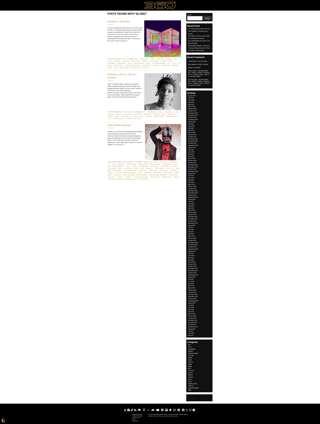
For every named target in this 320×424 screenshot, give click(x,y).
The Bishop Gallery (171, 116)
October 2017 (192, 324)
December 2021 (192, 216)
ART (124, 59)
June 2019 (191, 281)
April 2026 (191, 104)
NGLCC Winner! (203, 64)
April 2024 (191, 156)
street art (120, 177)
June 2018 (191, 307)
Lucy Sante (134, 116)
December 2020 (193, 242)
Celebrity (144, 61)
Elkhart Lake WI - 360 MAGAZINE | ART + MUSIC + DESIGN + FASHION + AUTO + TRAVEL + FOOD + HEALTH (199, 72)
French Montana (139, 63)
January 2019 (192, 292)
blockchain (126, 61)
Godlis (136, 168)
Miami (141, 116)
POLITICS (191, 371)
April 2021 (191, 234)
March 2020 (191, 262)
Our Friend (149, 116)
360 (136, 59)
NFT (168, 63)
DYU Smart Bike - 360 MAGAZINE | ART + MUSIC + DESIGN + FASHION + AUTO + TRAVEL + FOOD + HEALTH (199, 81)
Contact (176, 416)
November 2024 (193, 141)
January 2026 (192, 111)
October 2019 (192, 273)
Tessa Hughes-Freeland (141, 177)
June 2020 (191, 255)
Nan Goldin (147, 172)
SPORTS (190, 377)
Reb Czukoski (166, 65)
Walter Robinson (167, 177)
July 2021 (191, 227)
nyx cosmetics (118, 65)
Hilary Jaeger (148, 114)
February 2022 (192, 212)
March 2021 (191, 236)
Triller (115, 67)
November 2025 (193, 115)
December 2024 (193, 139)
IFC (173, 168)
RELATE (190, 373)
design (134, 166)
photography (146, 65)
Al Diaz (152, 59)
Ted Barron (128, 177)
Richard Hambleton (128, 175)
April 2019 (191, 286)
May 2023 (191, 180)
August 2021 (191, 225)
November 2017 (192, 322)
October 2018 (192, 298)
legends (110, 172)
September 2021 (193, 223)
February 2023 (192, 186)
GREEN (190, 358)
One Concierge (202, 61)
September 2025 (193, 119)
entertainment (122, 63)
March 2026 (191, 106)
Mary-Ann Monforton (130, 172)
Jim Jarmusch (143, 170)
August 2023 (192, 173)
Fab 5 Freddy (165, 166)
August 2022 (192, 199)
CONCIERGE (191, 349)
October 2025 (192, 117)
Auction (110, 61)
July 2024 (191, 150)
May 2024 (191, 154)
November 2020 (193, 245)
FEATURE (191, 355)
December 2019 (193, 268)
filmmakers (174, 166)
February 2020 (192, 264)
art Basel (168, 59)
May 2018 (191, 309)
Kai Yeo (117, 116)
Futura (119, 168)
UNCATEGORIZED (128, 112)
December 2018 (193, 294)
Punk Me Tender (159, 116)
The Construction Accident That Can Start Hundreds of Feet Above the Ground (199, 31)
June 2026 (191, 100)
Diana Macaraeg (143, 166)
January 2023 (192, 188)
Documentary (155, 166)
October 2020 (192, 247)
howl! (167, 168)
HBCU (148, 63)
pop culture (156, 65)
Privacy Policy (170, 416)
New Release (157, 172)
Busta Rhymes (135, 61)
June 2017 (191, 333)
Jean (163, 114)
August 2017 (191, 329)
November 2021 (192, 219)
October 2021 (192, 221)
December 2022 (193, 191)
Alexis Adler (160, 59)
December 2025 (193, 113)
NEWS (190, 366)
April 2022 (191, 208)
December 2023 (193, 165)
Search (189, 15)
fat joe (130, 63)
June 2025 (191, 126)
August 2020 (192, 251)
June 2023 (191, 178)
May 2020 (191, 258)
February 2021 (192, 238)
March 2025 (191, 132)
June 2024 (191, 152)
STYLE (190, 379)
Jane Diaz (157, 114)
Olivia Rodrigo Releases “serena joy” (199, 45)
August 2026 (192, 96)
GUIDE (190, 360)
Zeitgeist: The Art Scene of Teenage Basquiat (121, 179)
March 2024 (191, 158)
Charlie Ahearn (166, 164)
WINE (189, 390)
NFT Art (174, 63)
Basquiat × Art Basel (119, 21)
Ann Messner (173, 162)
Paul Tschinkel (167, 172)
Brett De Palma (143, 164)
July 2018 (191, 305)
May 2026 (191, 102)
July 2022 (191, 201)
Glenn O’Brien (128, 168)
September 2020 (193, 249)
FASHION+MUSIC (193, 353)
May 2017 (191, 335)
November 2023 (193, 167)
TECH (190, 381)
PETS (189, 368)
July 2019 (191, 279)
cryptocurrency (154, 61)
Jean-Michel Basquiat (158, 63)
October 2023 (192, 169)
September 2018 (193, 301)
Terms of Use (163, 416)
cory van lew (128, 114)
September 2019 (193, 275)
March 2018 (191, 314)
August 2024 (192, 147)
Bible (154, 416)
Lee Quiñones (174, 170)
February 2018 (192, 316)
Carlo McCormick (155, 164)
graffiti (142, 168)
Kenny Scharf (163, 170)
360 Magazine (144, 59)
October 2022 (192, 195)
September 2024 (193, 145)
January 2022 (192, 214)
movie (140, 172)
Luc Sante (118, 172)
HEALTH (190, 362)
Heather (190, 67)
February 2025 (192, 134)
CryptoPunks (138, 114)
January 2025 (192, 137)
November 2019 (193, 270)
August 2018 (191, 303)
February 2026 (192, 108)
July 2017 (191, 331)
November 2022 (193, 193)
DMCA (157, 416)
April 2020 (191, 260)
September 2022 (193, 197)
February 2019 (192, 290)
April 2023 (191, 182)
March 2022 (191, 210)
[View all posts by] (150, 179)
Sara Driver (111, 177)
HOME (190, 364)
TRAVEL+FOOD (192, 384)
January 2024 (192, 162)
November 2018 (193, 296)
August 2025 (192, 122)
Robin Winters (173, 175)
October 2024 (192, 143)
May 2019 (191, 283)
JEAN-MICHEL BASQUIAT (119, 125)
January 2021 (192, 240)
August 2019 (191, 277)
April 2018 (191, 312)
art (109, 164)
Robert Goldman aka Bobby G (158, 175)
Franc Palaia (112, 168)
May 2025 (191, 128)
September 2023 (193, 171)
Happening (149, 168)
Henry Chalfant (159, 168)
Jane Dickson (117, 170)
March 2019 (191, 288)
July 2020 (191, 253)
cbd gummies (192, 61)
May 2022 (191, 206)
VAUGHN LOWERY (195, 76)
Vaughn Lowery (123, 67)
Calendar (150, 416)
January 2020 (192, 266)
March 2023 (191, 184)
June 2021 (191, 229)
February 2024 (192, 160)
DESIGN (190, 351)
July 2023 (191, 175)
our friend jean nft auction (132, 65)
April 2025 (191, 130)
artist (175, 59)
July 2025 (191, 124)
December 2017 (192, 320)
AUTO (190, 347)
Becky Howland (131, 164)
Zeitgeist (176, 177)
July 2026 (191, 98)
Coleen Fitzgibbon (118, 166)
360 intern (146, 67)
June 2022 (191, 204)
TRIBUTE (190, 386)
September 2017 (193, 327)
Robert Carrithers (142, 175)
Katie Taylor (125, 116)
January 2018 (192, 318)
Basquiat (117, 61)
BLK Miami (119, 114)
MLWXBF (197, 67)
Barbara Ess (121, 164)
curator (128, 166)
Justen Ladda (153, 170)
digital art (163, 61)
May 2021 (191, 232)
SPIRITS (190, 375)
